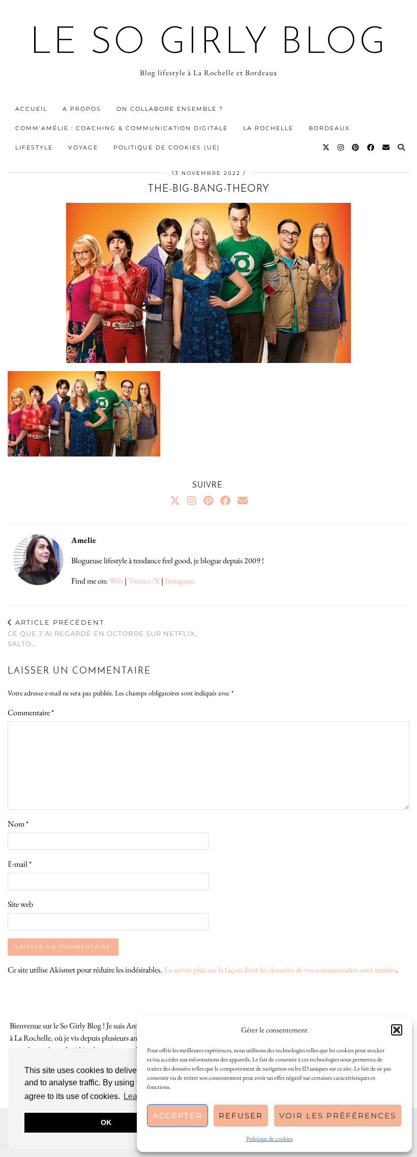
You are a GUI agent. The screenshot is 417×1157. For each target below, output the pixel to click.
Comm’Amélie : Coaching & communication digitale (121, 128)
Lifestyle (34, 147)
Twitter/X (144, 580)
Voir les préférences (337, 1115)
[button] (397, 1030)
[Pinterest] (356, 147)
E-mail (20, 864)
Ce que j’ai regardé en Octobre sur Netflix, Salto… (102, 633)
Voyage (83, 147)
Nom (18, 823)
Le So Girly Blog (209, 43)
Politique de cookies (269, 1139)
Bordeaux (329, 128)
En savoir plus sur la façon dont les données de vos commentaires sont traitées (280, 969)
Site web (20, 904)
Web (116, 580)
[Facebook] (371, 147)
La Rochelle (268, 128)
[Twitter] (326, 147)
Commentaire (31, 712)
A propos (82, 108)
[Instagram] (341, 147)
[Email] (386, 147)
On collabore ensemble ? (169, 108)
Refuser (241, 1115)
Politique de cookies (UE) (166, 147)
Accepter (177, 1115)
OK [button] (106, 1122)
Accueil (31, 108)
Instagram (180, 580)
